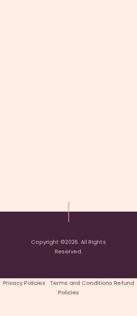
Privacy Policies (24, 283)
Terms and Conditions (81, 283)
